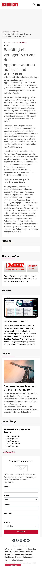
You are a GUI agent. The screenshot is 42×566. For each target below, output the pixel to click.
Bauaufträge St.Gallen (13, 443)
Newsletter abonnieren (21, 546)
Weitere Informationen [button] (14, 560)
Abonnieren (21, 531)
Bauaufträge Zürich (12, 446)
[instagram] (21, 540)
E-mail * (7, 486)
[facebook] (17, 540)
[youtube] (28, 540)
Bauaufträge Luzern (12, 441)
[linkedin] (24, 540)
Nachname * (8, 513)
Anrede (6, 495)
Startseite (5, 32)
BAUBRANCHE (21, 43)
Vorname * (8, 504)
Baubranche (16, 32)
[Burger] (38, 4)
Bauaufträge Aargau (12, 436)
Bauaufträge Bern (11, 439)
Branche (7, 522)
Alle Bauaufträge (9, 452)
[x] (13, 540)
